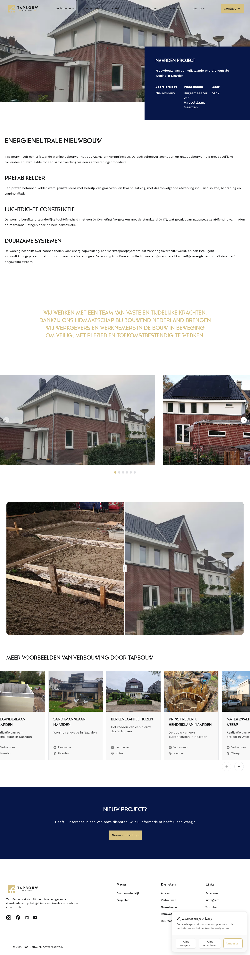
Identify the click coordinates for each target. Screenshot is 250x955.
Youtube (211, 907)
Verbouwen (63, 8)
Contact (230, 8)
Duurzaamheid (171, 920)
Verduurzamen (148, 8)
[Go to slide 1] (115, 472)
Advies (165, 893)
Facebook (211, 893)
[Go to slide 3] (123, 472)
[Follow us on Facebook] (18, 917)
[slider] (125, 568)
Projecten (176, 8)
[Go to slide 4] (127, 472)
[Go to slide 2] (119, 472)
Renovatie (118, 8)
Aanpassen (233, 943)
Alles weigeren (186, 943)
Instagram (212, 900)
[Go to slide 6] (135, 472)
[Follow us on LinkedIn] (27, 917)
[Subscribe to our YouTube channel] (35, 917)
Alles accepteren (210, 943)
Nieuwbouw (91, 8)
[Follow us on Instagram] (8, 917)
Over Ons (199, 8)
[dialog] (209, 931)
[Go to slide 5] (131, 472)
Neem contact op (125, 835)
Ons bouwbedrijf (127, 893)
